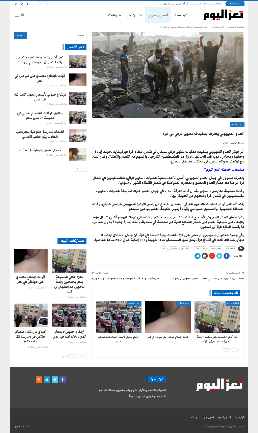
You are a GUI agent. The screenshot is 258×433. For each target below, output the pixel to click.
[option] (50, 108)
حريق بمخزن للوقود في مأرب (40, 150)
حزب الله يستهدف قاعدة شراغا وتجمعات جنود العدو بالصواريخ (125, 278)
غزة (164, 248)
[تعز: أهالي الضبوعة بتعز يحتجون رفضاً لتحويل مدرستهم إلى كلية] (217, 317)
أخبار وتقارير (158, 15)
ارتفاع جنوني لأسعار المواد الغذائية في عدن (40, 97)
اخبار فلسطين (230, 248)
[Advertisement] (50, 204)
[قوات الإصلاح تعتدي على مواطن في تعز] (168, 317)
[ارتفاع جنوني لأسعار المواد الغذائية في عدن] (118, 317)
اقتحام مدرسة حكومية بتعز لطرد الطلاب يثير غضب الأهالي (40, 134)
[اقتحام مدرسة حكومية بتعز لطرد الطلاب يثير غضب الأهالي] (77, 135)
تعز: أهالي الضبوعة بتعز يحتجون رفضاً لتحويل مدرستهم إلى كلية (190, 3)
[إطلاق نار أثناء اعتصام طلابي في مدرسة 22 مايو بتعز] (77, 117)
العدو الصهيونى (199, 248)
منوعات (114, 15)
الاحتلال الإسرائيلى (215, 248)
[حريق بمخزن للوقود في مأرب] (77, 154)
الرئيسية (180, 15)
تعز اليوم (173, 248)
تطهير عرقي (185, 248)
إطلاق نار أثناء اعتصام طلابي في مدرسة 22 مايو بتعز (40, 116)
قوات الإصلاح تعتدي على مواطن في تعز (40, 78)
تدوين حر (134, 15)
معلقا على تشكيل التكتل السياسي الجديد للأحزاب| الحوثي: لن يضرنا (208, 278)
